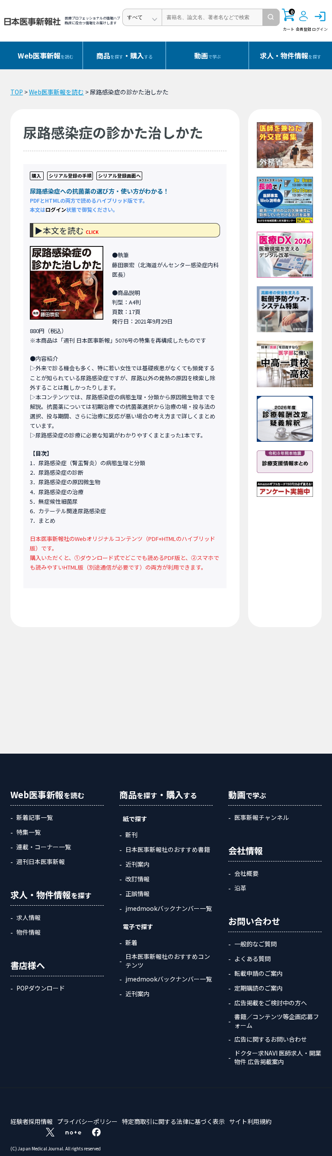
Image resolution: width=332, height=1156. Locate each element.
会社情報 (245, 850)
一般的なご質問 (255, 943)
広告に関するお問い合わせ (270, 1039)
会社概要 (246, 873)
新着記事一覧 (34, 817)
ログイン (55, 209)
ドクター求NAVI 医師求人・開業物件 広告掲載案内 (277, 1057)
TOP (16, 91)
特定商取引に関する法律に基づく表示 (173, 1121)
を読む (45, 55)
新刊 (131, 834)
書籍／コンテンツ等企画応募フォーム (276, 1021)
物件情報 (28, 932)
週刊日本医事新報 (40, 861)
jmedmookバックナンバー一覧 (168, 908)
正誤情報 (137, 893)
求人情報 (28, 917)
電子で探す (138, 926)
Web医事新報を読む (56, 91)
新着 (131, 942)
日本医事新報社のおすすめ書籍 (167, 849)
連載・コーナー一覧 (43, 846)
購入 (36, 175)
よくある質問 (252, 958)
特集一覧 (28, 832)
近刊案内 (137, 864)
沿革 (240, 888)
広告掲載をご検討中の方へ (270, 1002)
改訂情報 (137, 878)
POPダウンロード (40, 988)
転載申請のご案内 (258, 973)
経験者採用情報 (31, 1121)
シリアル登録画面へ (119, 175)
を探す (290, 55)
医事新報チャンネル (261, 817)
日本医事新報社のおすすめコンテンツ (167, 960)
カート (288, 20)
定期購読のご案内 (258, 988)
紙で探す (135, 818)
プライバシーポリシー (87, 1121)
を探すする (124, 55)
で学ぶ (207, 55)
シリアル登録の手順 (70, 175)
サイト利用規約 (250, 1121)
